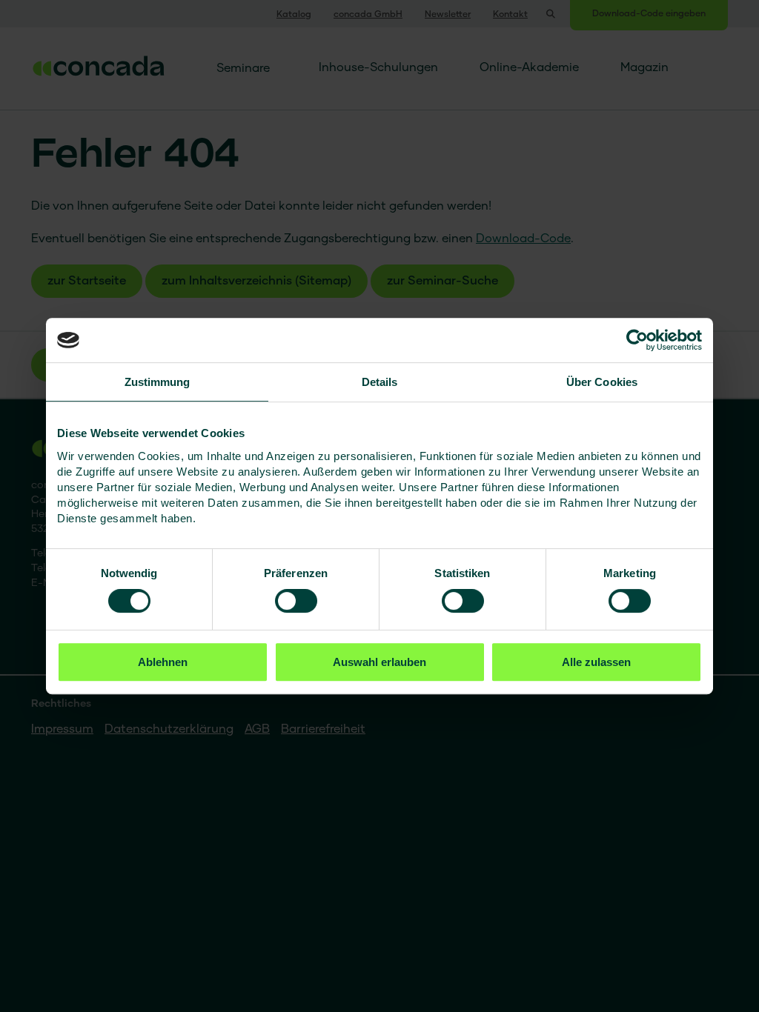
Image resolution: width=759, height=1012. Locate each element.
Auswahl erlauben (379, 662)
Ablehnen (163, 662)
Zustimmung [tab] (157, 382)
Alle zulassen (596, 662)
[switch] (296, 601)
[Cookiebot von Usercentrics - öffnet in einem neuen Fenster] (637, 340)
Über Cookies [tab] (601, 382)
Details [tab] (380, 382)
